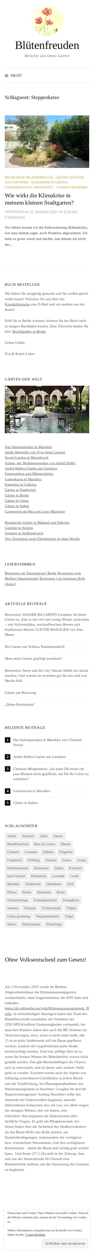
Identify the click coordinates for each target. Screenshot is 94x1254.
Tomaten (30, 908)
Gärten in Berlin (17, 495)
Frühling (34, 860)
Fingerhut (66, 852)
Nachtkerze (32, 884)
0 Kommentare (15, 217)
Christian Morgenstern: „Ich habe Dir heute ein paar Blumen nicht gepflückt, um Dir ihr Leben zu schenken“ (51, 774)
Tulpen (71, 908)
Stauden (12, 908)
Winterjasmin (31, 924)
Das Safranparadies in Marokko (28, 447)
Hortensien (41, 868)
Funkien (50, 860)
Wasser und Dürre (72, 187)
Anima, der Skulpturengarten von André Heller (40, 463)
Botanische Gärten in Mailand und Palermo (37, 522)
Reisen (26, 892)
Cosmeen (31, 852)
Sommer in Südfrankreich (24, 533)
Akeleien (28, 836)
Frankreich (14, 860)
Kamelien (75, 868)
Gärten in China (17, 501)
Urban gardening (18, 916)
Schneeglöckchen (45, 900)
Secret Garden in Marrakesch (26, 457)
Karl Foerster (16, 876)
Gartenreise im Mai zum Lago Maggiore (35, 511)
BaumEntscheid (17, 844)
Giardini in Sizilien (19, 528)
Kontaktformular (17, 304)
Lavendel (58, 876)
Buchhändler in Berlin (29, 331)
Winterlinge (54, 924)
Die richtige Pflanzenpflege (29, 177)
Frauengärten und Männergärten (29, 474)
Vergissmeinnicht (47, 916)
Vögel (69, 916)
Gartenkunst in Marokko (23, 479)
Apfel (43, 836)
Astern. (58, 836)
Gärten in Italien (17, 506)
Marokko (13, 884)
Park (70, 884)
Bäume (65, 844)
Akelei (11, 836)
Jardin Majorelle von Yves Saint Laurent (35, 452)
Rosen (61, 892)
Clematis (13, 852)
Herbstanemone (17, 868)
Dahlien (48, 852)
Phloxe (12, 892)
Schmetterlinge (17, 900)
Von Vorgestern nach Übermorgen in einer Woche (42, 539)
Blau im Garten (44, 844)
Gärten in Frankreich (20, 490)
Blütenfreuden (47, 45)
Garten (66, 860)
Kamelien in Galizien (21, 484)
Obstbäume (53, 884)
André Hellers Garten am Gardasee (31, 468)
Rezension (44, 892)
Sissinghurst (71, 900)
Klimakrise (38, 876)
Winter (11, 924)
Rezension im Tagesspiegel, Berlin (31, 573)
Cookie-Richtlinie (35, 1234)
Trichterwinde (51, 908)
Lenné (74, 876)
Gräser (81, 860)
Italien (58, 868)
